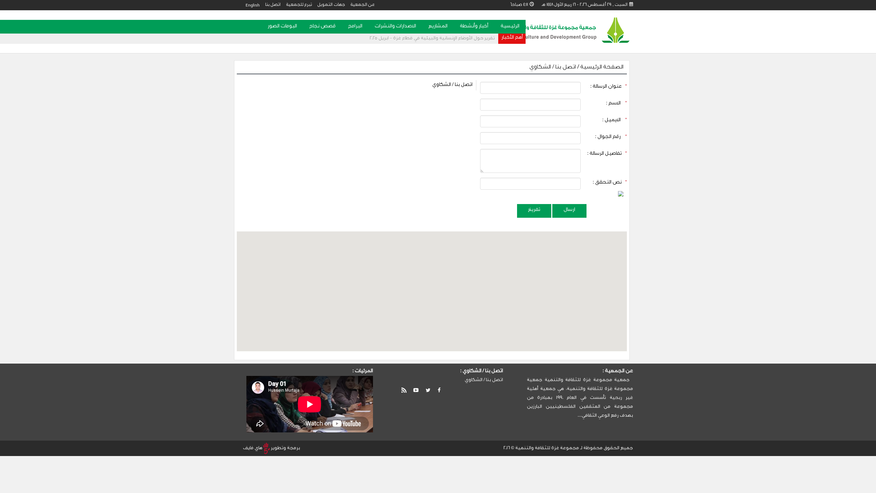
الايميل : (614, 120)
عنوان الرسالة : (608, 87)
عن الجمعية (362, 5)
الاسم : (616, 103)
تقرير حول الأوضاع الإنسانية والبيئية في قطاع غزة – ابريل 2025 (432, 38)
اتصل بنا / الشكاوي (552, 67)
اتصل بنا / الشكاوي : (481, 371)
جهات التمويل (331, 5)
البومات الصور (282, 26)
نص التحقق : (610, 182)
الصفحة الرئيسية (601, 67)
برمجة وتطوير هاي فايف (271, 448)
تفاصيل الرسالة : (607, 154)
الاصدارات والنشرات (395, 26)
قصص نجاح (322, 26)
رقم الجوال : (611, 137)
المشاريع (438, 26)
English (253, 5)
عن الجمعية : (618, 371)
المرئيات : (362, 371)
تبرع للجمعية (299, 5)
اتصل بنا (273, 5)
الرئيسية (510, 26)
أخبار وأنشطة (474, 26)
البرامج (355, 26)
